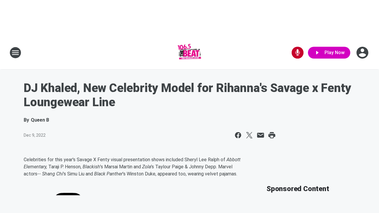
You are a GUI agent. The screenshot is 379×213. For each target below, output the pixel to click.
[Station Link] (189, 52)
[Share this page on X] (249, 135)
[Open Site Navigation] (15, 53)
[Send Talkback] (297, 53)
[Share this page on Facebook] (238, 135)
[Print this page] (272, 135)
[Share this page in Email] (260, 135)
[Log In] (363, 53)
